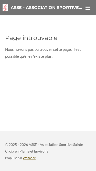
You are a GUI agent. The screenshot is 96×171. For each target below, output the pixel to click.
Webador (29, 157)
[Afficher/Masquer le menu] (87, 8)
